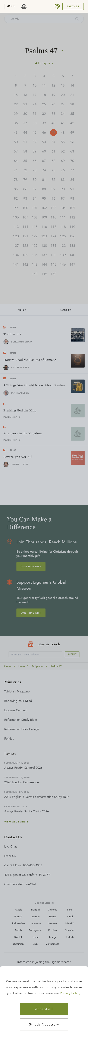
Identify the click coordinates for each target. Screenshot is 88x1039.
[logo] (24, 6)
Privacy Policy (70, 993)
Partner (73, 6)
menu (11, 6)
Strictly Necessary (44, 1024)
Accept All (44, 1009)
